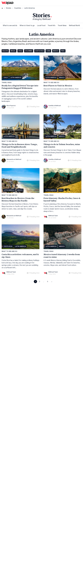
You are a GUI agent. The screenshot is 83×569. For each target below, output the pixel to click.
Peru (63, 51)
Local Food (41, 26)
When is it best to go (27, 26)
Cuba (48, 51)
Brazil (13, 51)
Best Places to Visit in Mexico (58, 85)
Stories (8, 8)
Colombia (28, 51)
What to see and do (10, 26)
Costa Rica (39, 51)
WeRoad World (74, 26)
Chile (20, 51)
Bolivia (5, 51)
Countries (17, 8)
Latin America (15, 77)
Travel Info (51, 26)
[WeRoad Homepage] (8, 3)
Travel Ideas (62, 26)
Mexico (55, 51)
